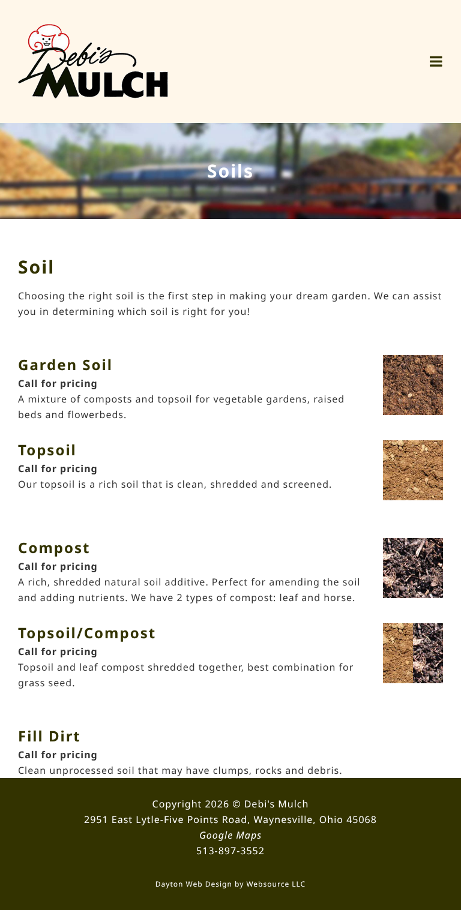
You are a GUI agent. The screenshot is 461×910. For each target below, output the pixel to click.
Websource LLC (276, 884)
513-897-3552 (230, 850)
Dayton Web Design (193, 884)
